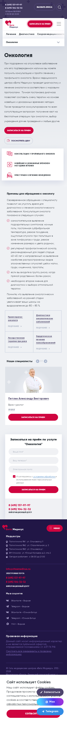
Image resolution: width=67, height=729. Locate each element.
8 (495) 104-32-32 (13, 8)
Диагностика (26, 34)
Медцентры (13, 536)
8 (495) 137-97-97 (13, 5)
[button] (37, 361)
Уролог (11, 409)
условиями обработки (44, 477)
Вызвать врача (44, 7)
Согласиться (33, 714)
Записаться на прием (19, 130)
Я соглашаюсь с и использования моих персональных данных (36, 480)
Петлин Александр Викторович (28, 398)
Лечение (11, 34)
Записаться (52, 692)
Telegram (52, 711)
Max (52, 701)
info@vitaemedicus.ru (18, 569)
